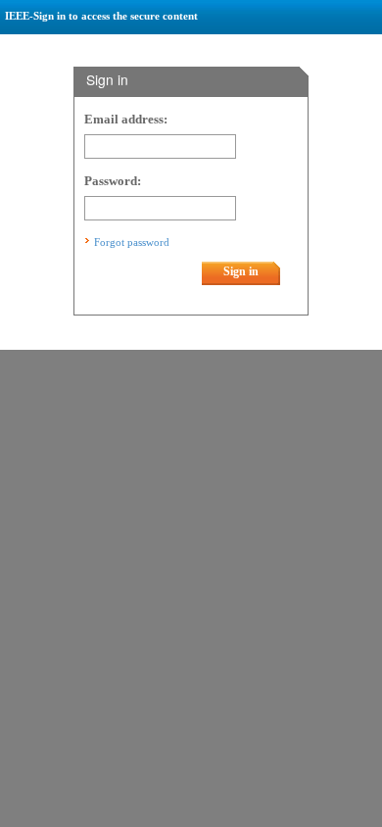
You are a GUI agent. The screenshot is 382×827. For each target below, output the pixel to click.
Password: (112, 181)
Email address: (125, 119)
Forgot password (131, 242)
